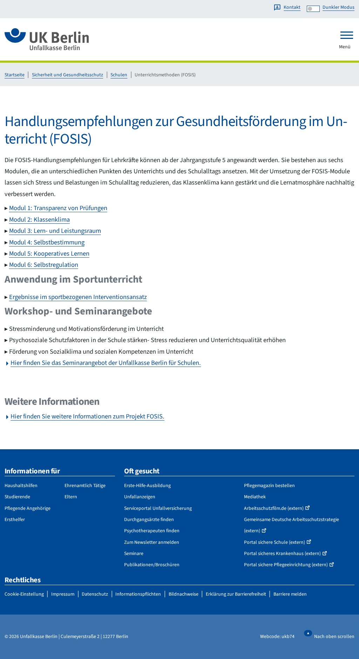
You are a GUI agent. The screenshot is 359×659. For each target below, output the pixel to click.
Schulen (118, 74)
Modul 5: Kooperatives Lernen (49, 253)
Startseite (15, 74)
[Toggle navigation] (346, 35)
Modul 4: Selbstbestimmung (46, 242)
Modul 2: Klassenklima (39, 219)
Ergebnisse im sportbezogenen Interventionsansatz (78, 296)
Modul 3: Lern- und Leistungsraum (55, 230)
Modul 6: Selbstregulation (43, 264)
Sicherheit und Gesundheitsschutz (67, 74)
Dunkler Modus (338, 7)
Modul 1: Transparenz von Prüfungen (58, 208)
